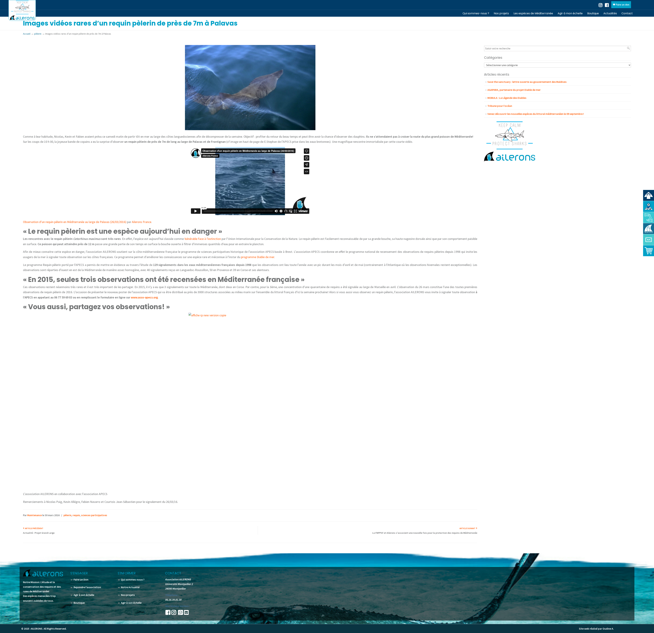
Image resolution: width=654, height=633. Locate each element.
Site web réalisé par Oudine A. (596, 628)
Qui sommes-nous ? (132, 579)
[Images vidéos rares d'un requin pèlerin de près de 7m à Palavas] (250, 129)
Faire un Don (81, 579)
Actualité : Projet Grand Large (38, 532)
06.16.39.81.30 (173, 599)
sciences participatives (94, 515)
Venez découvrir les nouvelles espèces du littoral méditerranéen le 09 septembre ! (535, 113)
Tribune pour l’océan (499, 105)
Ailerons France (141, 222)
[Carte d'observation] (648, 206)
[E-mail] (186, 613)
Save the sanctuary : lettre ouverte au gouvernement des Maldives (526, 81)
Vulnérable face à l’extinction (202, 239)
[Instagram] (173, 613)
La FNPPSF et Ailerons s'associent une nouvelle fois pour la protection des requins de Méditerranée (424, 532)
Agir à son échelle (84, 595)
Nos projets (128, 595)
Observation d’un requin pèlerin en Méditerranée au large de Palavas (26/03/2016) (74, 222)
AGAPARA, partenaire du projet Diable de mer (514, 89)
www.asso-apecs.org (144, 297)
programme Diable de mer (257, 257)
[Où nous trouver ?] (648, 195)
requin (76, 515)
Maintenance (34, 515)
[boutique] (648, 250)
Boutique (79, 602)
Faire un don (622, 4)
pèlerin (37, 33)
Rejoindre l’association (87, 587)
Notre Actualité (130, 587)
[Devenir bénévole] (648, 228)
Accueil (26, 33)
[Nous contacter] (648, 239)
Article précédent (33, 528)
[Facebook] (607, 4)
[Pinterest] (180, 613)
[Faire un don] (648, 217)
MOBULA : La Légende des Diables (506, 97)
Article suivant (468, 528)
